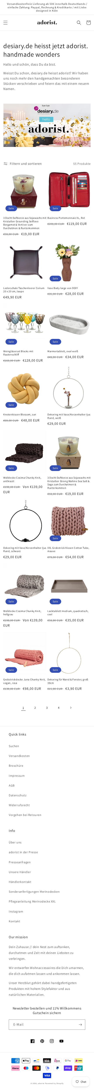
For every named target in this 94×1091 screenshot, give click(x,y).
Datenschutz (18, 795)
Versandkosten (19, 756)
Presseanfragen (20, 862)
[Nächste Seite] (70, 707)
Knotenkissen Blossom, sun (19, 414)
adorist (41, 1083)
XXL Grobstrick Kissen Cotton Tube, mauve (68, 549)
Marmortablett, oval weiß (62, 351)
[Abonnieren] (80, 1025)
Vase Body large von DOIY (62, 288)
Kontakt (14, 921)
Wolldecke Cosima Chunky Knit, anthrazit (22, 479)
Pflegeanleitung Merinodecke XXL (32, 901)
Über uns (15, 842)
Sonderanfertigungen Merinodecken (34, 892)
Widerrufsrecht (19, 805)
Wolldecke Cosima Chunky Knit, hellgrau (22, 612)
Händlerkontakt (20, 882)
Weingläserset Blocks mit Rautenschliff (18, 353)
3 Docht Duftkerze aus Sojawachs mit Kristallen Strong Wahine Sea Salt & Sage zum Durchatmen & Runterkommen (69, 482)
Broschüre (16, 766)
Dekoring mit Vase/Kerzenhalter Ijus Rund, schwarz (24, 549)
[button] (5, 22)
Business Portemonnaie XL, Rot (66, 217)
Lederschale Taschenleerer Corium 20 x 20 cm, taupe (23, 289)
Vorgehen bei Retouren (25, 815)
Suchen (14, 746)
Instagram (16, 911)
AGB (12, 785)
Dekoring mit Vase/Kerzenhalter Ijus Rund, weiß (69, 416)
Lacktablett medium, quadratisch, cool (67, 612)
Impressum (17, 776)
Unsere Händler (20, 872)
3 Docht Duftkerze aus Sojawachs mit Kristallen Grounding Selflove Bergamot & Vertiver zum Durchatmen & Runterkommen (25, 223)
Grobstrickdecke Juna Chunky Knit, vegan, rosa (24, 681)
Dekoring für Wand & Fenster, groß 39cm (67, 681)
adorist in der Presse (23, 852)
